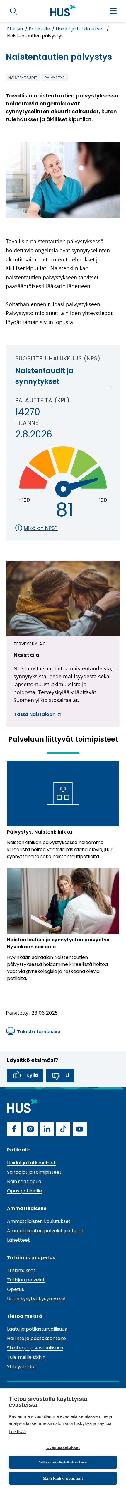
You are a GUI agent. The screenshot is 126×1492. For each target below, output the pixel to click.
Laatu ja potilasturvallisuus (37, 1329)
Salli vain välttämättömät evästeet (63, 1462)
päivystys (55, 77)
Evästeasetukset (63, 1447)
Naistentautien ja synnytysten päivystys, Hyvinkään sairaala (59, 943)
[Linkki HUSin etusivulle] (63, 10)
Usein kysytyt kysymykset (36, 1298)
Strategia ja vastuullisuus (35, 1347)
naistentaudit (22, 77)
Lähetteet (18, 1240)
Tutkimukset (21, 1270)
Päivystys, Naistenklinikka (39, 832)
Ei (67, 1075)
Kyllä (32, 1075)
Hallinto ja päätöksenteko (36, 1338)
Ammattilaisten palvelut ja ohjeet (45, 1230)
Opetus (15, 1289)
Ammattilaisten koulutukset (39, 1221)
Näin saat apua (24, 1181)
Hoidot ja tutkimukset (80, 28)
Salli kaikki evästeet (63, 1478)
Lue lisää (17, 1431)
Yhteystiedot (21, 1366)
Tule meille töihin (26, 1357)
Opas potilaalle (24, 1191)
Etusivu (15, 28)
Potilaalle (40, 28)
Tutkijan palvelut (26, 1280)
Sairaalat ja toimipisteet (34, 1172)
